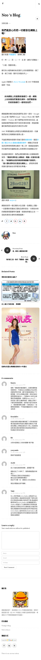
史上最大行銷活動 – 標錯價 (11, 304)
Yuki (12, 491)
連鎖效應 (28, 140)
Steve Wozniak (19, 82)
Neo (14, 233)
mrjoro (13, 200)
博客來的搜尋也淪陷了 (9, 277)
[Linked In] (9, 645)
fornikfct (14, 417)
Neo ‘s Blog (11, 15)
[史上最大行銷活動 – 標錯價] (20, 291)
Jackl (13, 463)
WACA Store (6, 630)
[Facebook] (2, 4)
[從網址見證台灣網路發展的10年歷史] (20, 336)
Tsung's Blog (6, 626)
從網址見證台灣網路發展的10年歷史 (14, 367)
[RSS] (14, 645)
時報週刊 (12, 55)
